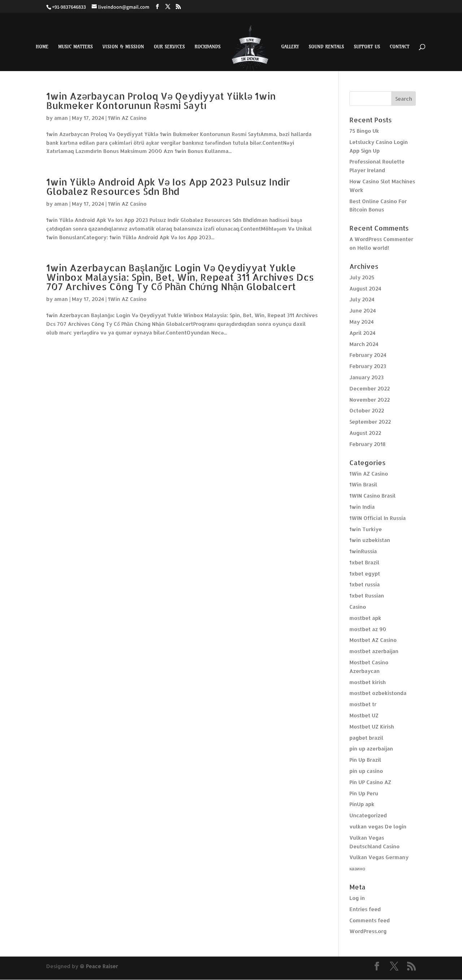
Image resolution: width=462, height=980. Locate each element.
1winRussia (363, 551)
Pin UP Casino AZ (370, 782)
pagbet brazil (366, 738)
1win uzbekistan (369, 540)
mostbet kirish (367, 682)
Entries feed (365, 909)
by (50, 118)
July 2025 (361, 277)
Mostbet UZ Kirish (371, 726)
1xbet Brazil (364, 562)
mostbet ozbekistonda (377, 693)
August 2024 (365, 288)
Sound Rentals (326, 47)
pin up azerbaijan (371, 748)
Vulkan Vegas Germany (379, 857)
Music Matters (75, 47)
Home (42, 47)
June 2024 (362, 310)
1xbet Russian (366, 595)
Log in (357, 898)
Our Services (169, 47)
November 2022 (369, 400)
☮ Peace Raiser (99, 966)
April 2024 (362, 333)
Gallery (290, 47)
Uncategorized (368, 815)
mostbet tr (362, 704)
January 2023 (366, 377)
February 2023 (367, 366)
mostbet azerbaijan (373, 651)
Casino (357, 607)
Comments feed (369, 920)
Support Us (367, 47)
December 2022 (369, 388)
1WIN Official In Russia (377, 518)
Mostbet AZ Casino (373, 640)
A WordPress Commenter (381, 239)
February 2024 (367, 355)
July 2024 (361, 299)
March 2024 (363, 344)
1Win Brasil (363, 484)
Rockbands (208, 47)
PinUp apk (361, 804)
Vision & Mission (123, 47)
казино (357, 868)
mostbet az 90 (367, 629)
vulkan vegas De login (377, 826)
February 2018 (367, 444)
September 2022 (370, 422)
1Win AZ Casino (127, 118)
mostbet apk (365, 618)
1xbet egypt (364, 573)
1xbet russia (364, 584)
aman (61, 118)
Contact (399, 47)
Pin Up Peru (363, 793)
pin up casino (366, 771)
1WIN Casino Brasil (372, 496)
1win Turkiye (365, 529)
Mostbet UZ (364, 715)
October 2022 (366, 410)
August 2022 (365, 433)
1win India (362, 507)
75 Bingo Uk (364, 131)
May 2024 (361, 322)
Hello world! (373, 248)
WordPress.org (368, 931)
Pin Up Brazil (365, 760)
